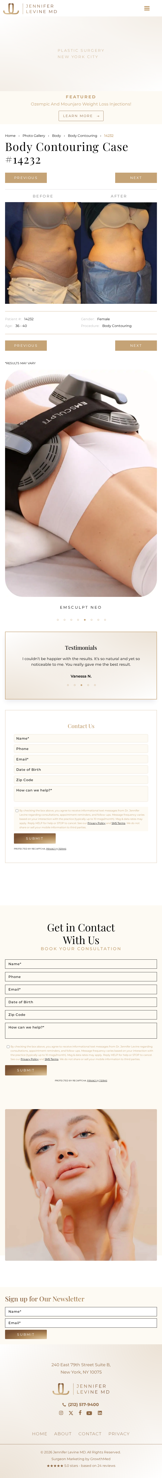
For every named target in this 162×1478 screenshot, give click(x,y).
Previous (26, 178)
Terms (62, 849)
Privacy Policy (96, 823)
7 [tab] (98, 620)
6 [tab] (91, 620)
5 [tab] (85, 620)
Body (56, 136)
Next (136, 178)
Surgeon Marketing (67, 1459)
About (63, 1433)
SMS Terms (118, 823)
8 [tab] (105, 620)
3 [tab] (71, 620)
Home (10, 136)
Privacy (51, 849)
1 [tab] (58, 620)
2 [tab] (64, 620)
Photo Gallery (34, 136)
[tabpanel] (81, 452)
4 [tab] (78, 620)
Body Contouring (82, 136)
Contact (90, 1433)
